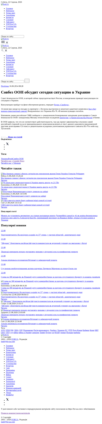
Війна (8, 375)
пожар (63, 332)
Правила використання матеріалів (15, 413)
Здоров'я (9, 379)
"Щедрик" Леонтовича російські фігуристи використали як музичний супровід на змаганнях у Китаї (44, 306)
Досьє (8, 393)
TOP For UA (11, 24)
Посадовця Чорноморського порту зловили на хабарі (23, 196)
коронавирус (43, 330)
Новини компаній (13, 388)
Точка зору (10, 13)
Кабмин (86, 330)
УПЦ (8, 330)
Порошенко (28, 330)
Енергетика (11, 352)
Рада (75, 330)
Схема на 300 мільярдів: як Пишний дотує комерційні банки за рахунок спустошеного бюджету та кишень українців (50, 288)
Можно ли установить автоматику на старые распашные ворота (28, 216)
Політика (10, 372)
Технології (10, 381)
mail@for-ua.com (8, 341)
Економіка (10, 370)
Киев (92, 330)
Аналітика (10, 15)
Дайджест (10, 22)
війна (16, 332)
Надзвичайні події (13, 390)
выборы (77, 332)
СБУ (21, 330)
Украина (4, 159)
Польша (69, 332)
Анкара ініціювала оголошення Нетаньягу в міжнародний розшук (29, 324)
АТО (3, 330)
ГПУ (8, 332)
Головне (9, 8)
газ (53, 332)
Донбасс (53, 330)
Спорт (8, 377)
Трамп (42, 332)
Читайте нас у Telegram (11, 163)
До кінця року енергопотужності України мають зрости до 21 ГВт (29, 187)
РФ (11, 330)
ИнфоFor (10, 395)
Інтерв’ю (10, 17)
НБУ (97, 330)
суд (11, 332)
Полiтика (5, 86)
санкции (35, 332)
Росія (10, 159)
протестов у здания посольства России (76, 118)
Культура (10, 29)
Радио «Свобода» (61, 105)
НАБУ (57, 332)
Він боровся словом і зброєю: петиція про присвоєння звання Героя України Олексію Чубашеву (41, 178)
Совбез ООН (18, 159)
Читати (4, 180)
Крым (79, 330)
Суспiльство (11, 26)
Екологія (9, 386)
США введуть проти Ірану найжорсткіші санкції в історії (25, 205)
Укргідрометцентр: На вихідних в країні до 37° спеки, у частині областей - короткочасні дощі (40, 297)
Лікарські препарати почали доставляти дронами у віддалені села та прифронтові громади (39, 315)
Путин (48, 332)
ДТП (70, 330)
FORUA (14, 339)
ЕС (66, 330)
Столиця (9, 20)
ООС (3, 332)
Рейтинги (10, 11)
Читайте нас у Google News (12, 161)
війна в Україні (25, 332)
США (16, 330)
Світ (8, 368)
